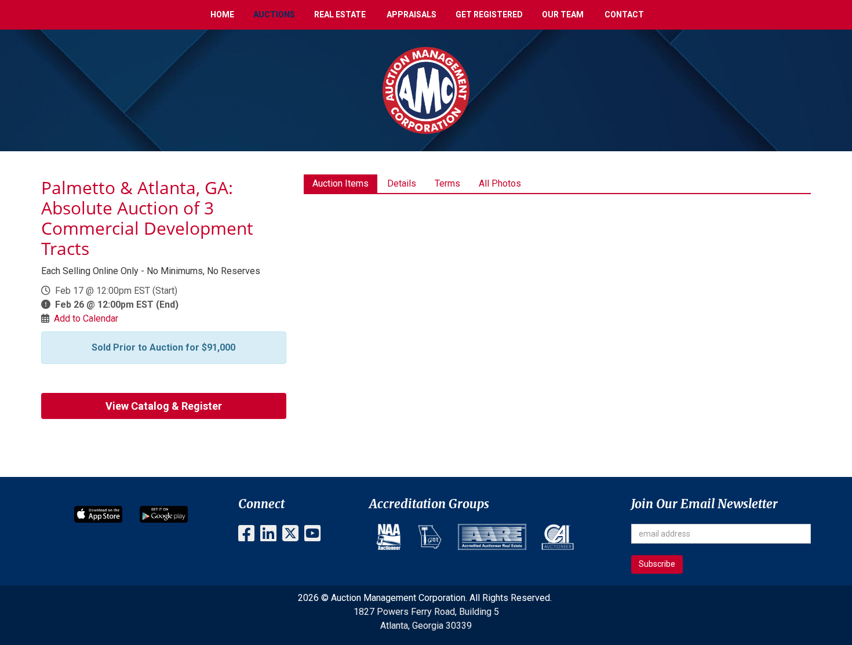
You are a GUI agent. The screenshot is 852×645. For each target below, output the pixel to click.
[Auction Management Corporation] (426, 89)
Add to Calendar (86, 318)
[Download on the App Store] (98, 513)
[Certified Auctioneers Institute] (557, 537)
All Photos (500, 183)
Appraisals (411, 14)
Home (222, 14)
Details (401, 183)
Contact (624, 14)
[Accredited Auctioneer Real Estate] (492, 537)
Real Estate (340, 14)
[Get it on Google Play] (164, 513)
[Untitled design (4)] (429, 537)
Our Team (563, 14)
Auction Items (340, 183)
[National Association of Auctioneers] (388, 537)
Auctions (274, 14)
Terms (447, 183)
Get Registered (489, 14)
